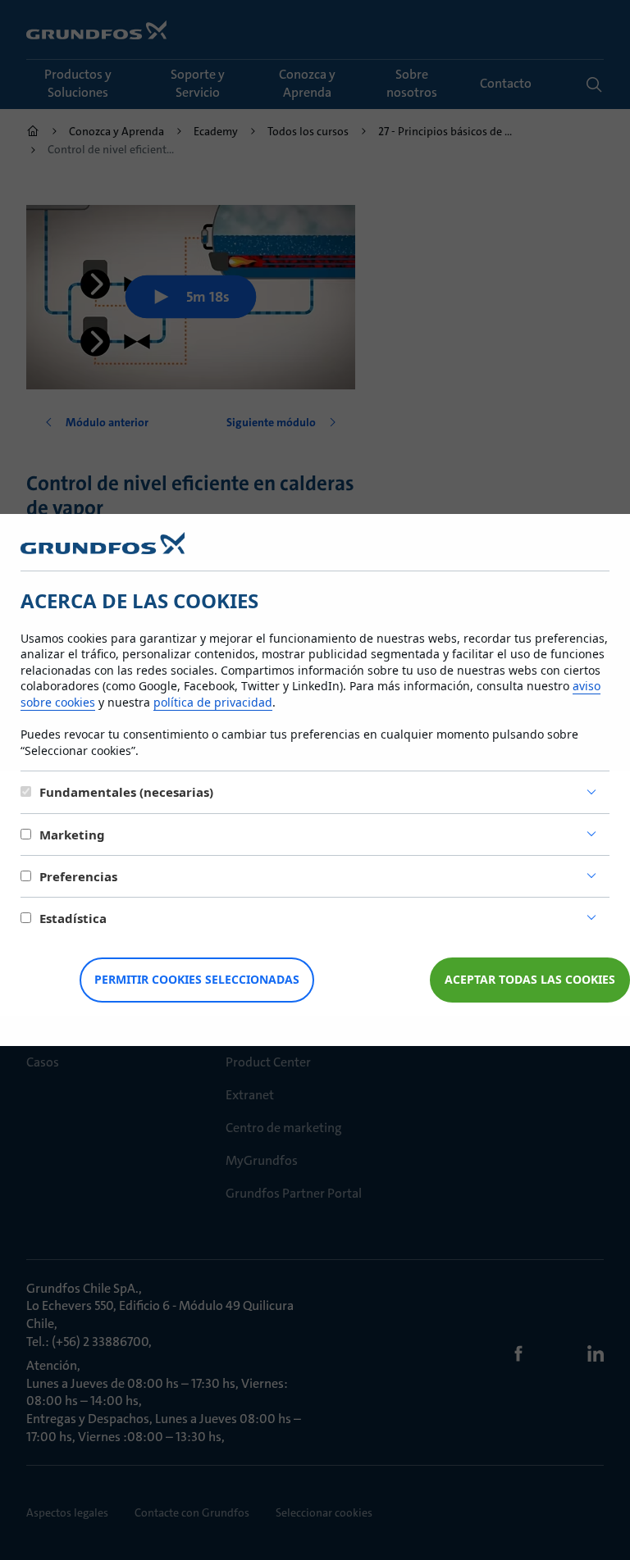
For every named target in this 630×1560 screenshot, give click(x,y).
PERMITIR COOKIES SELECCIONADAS (196, 979)
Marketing (72, 834)
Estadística (73, 918)
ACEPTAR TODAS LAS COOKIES (530, 979)
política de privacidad (212, 702)
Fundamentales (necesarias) (126, 792)
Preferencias (78, 876)
